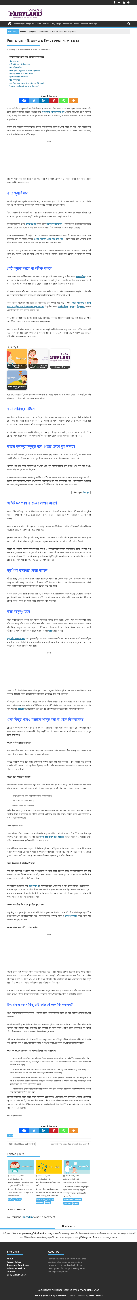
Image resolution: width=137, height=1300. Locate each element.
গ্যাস (72, 306)
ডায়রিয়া (21, 708)
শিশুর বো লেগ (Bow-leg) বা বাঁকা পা (22, 1144)
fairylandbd (46, 49)
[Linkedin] (44, 100)
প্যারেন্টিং (58, 24)
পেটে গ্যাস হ (34, 885)
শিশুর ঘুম (86, 492)
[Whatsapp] (63, 100)
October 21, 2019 (44, 1176)
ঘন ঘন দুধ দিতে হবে (54, 223)
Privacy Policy (14, 1262)
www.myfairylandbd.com (37, 1233)
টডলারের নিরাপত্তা (40, 1199)
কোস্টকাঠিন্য (63, 306)
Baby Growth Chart (16, 1274)
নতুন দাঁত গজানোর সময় (16, 638)
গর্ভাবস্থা (28, 24)
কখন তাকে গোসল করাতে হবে (53, 111)
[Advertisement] (49, 159)
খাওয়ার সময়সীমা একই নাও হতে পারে (48, 238)
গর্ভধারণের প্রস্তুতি (19, 24)
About (10, 1258)
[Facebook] (24, 100)
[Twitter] (34, 100)
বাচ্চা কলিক (80, 276)
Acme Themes (95, 1295)
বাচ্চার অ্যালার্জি (78, 302)
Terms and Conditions (18, 1265)
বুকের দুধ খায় (31, 223)
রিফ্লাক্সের (81, 306)
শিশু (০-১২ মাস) (36, 24)
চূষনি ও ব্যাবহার (71, 915)
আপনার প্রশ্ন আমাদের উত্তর (89, 24)
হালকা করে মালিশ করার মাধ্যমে (51, 836)
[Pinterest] (53, 100)
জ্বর (50, 630)
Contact (11, 1271)
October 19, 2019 (72, 1176)
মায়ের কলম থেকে (67, 24)
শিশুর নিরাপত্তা (39, 1203)
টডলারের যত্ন (50, 1199)
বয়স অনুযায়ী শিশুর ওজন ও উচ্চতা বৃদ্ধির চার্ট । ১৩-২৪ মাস (69, 1144)
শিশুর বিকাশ (11, 1199)
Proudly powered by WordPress (50, 1295)
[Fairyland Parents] (9, 23)
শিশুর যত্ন (10, 1135)
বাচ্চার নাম (76, 24)
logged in (27, 1216)
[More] (73, 100)
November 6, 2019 (16, 1176)
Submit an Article (16, 1268)
